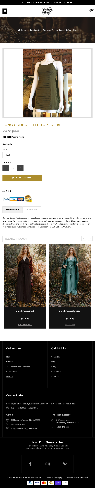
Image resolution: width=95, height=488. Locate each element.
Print (8, 191)
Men (8, 357)
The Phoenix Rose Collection (18, 367)
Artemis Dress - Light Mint (70, 311)
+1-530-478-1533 (18, 424)
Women (9, 362)
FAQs (53, 362)
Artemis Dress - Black (25, 311)
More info (12, 209)
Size (4, 150)
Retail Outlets (56, 371)
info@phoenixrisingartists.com (24, 428)
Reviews (32, 209)
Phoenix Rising (17, 137)
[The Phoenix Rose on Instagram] (47, 464)
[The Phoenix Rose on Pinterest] (64, 464)
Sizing (53, 367)
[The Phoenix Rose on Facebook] (30, 464)
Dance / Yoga (11, 371)
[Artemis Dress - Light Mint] (70, 275)
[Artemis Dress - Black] (25, 275)
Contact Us (55, 357)
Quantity (6, 162)
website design (73, 477)
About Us (55, 376)
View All (9, 376)
